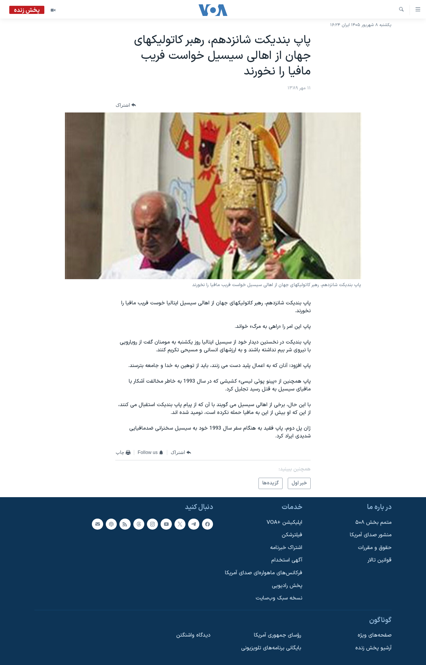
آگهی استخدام (286, 560)
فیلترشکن (292, 535)
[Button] (126, 105)
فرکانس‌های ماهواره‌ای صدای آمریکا (263, 573)
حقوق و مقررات (375, 548)
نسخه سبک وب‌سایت (279, 598)
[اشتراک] (97, 524)
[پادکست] (111, 524)
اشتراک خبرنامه (286, 548)
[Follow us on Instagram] (152, 524)
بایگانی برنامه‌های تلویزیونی (271, 648)
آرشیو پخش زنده (373, 648)
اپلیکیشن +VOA (284, 522)
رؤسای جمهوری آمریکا (277, 635)
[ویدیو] (53, 10)
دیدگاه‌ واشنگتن (193, 635)
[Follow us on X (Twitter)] (179, 524)
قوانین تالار (379, 560)
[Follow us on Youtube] (166, 524)
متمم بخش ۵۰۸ (373, 522)
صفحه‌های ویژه (375, 635)
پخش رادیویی (287, 586)
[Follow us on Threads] (138, 524)
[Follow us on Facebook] (207, 524)
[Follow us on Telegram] (193, 524)
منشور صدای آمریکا (371, 535)
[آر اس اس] (124, 524)
